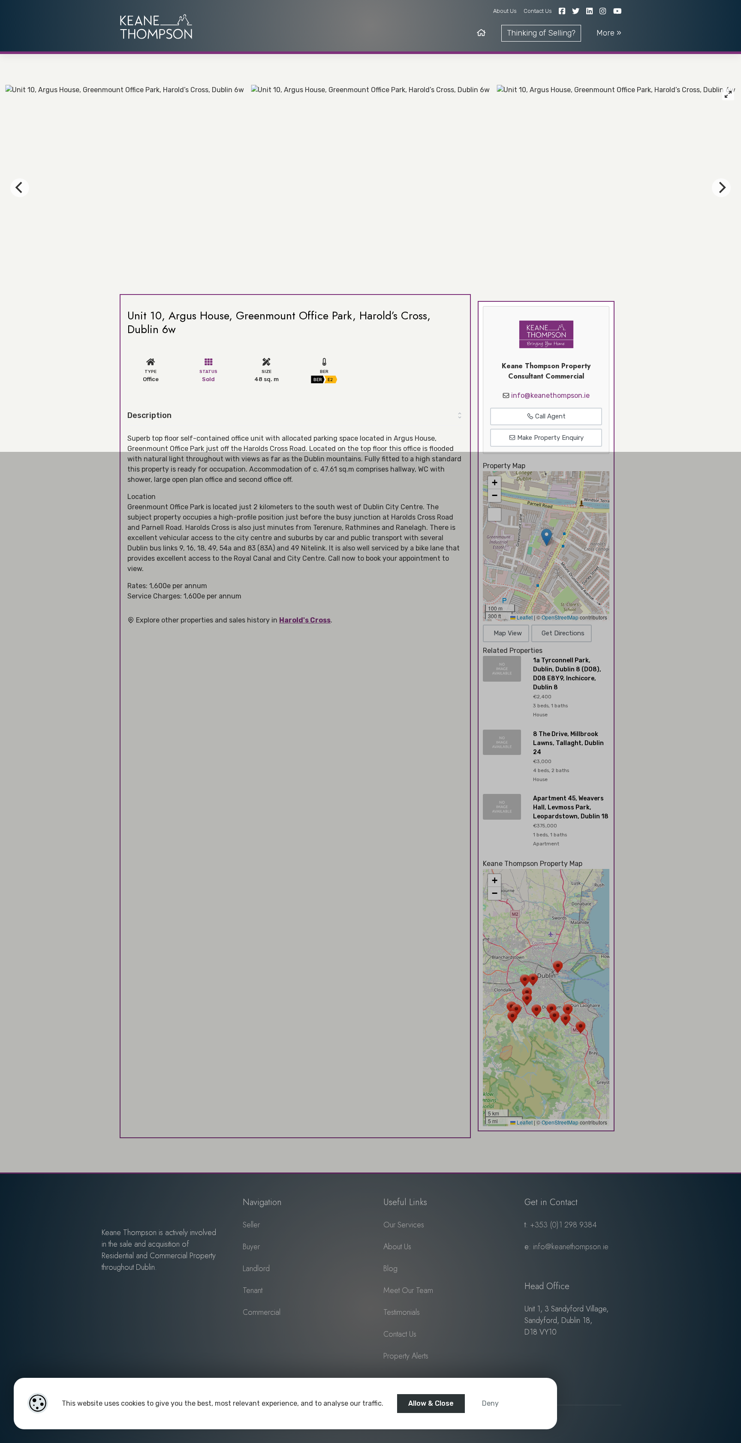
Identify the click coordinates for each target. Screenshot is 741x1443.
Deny (490, 1403)
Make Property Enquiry (549, 438)
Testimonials (401, 1312)
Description (149, 415)
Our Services (403, 1224)
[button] (546, 537)
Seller (251, 1224)
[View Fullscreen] (494, 514)
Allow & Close (431, 1403)
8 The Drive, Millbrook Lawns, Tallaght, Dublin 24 (568, 743)
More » (608, 33)
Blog (390, 1268)
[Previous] (19, 187)
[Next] (721, 187)
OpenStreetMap (560, 617)
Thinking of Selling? (541, 33)
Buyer (251, 1246)
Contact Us (538, 11)
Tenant (252, 1290)
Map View (508, 633)
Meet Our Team (408, 1290)
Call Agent (549, 416)
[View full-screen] (728, 94)
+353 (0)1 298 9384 (563, 1224)
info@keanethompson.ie (550, 395)
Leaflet (524, 617)
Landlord (256, 1268)
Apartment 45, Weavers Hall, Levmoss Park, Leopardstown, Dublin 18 (570, 807)
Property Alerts (405, 1356)
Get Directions (563, 633)
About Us (505, 11)
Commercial (261, 1312)
